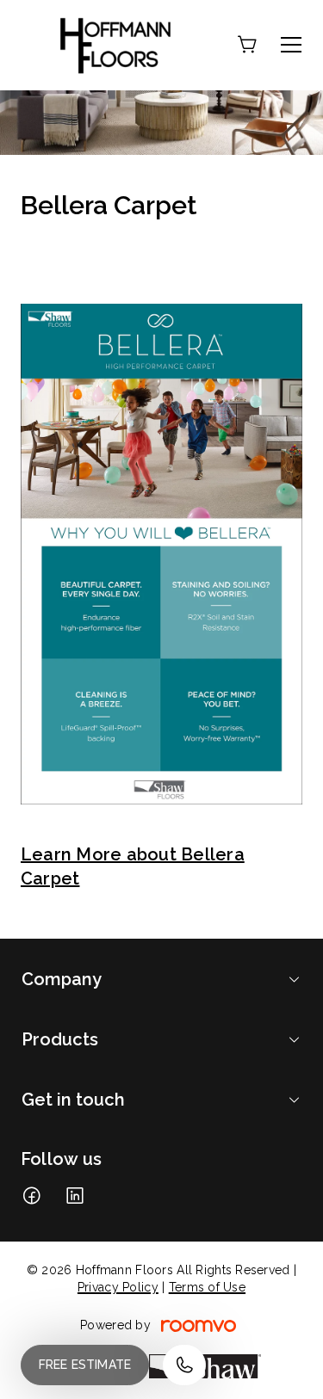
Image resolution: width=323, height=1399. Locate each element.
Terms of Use (207, 1287)
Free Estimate (85, 1364)
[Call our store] (184, 1365)
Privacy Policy (118, 1287)
